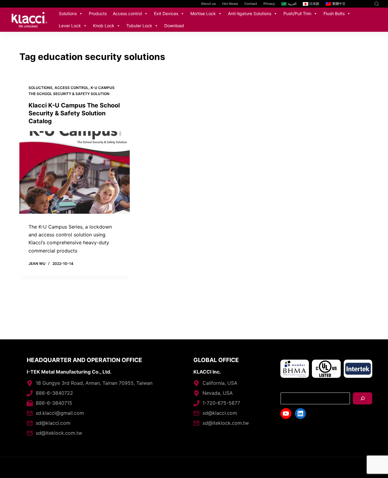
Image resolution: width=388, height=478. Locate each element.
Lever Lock (70, 25)
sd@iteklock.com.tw (59, 433)
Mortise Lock (203, 13)
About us (208, 4)
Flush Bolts (334, 13)
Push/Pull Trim (297, 13)
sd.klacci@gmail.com (60, 413)
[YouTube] (357, 4)
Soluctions (40, 87)
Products (98, 13)
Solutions (68, 13)
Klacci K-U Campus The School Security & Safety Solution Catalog (74, 113)
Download (174, 25)
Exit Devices (166, 13)
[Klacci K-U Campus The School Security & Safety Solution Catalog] (74, 172)
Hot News (230, 4)
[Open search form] (376, 4)
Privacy (269, 4)
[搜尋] (362, 398)
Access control (127, 13)
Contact (250, 4)
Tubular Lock (139, 25)
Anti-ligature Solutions (249, 13)
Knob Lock (103, 25)
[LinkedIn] (366, 4)
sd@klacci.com (53, 423)
